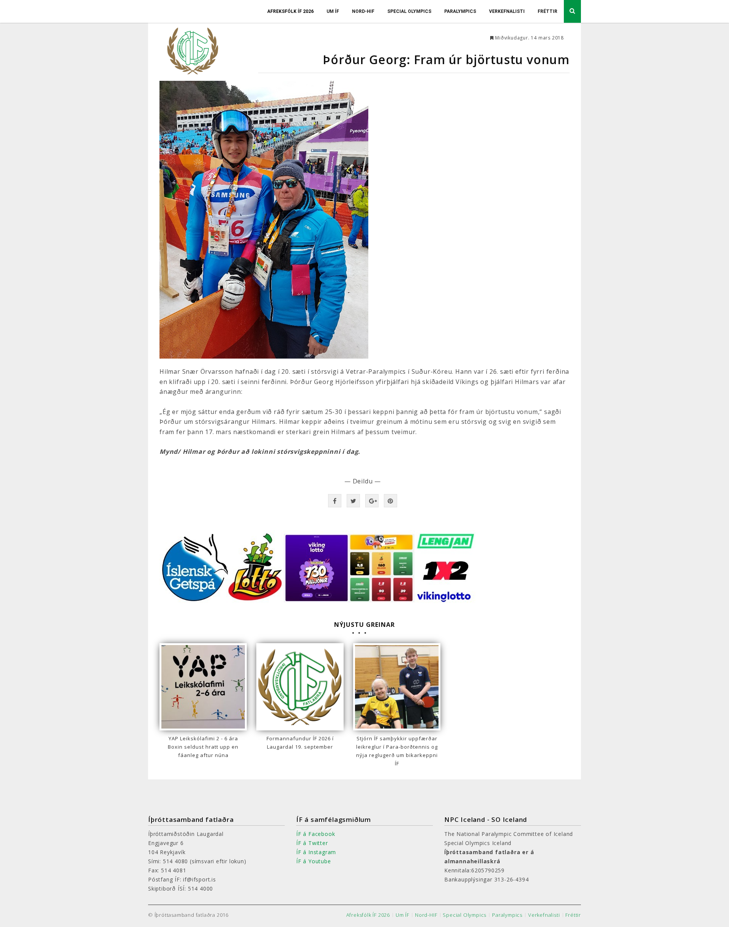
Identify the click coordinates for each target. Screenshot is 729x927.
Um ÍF (333, 11)
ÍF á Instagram (316, 852)
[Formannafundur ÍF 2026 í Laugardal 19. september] (300, 686)
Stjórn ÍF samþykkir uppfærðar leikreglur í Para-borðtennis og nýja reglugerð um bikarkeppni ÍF (397, 751)
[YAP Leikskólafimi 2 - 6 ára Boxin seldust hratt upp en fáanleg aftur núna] (203, 686)
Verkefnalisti (507, 11)
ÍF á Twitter (312, 843)
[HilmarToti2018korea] (364, 220)
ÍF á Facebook (315, 833)
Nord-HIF (363, 11)
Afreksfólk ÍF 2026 (290, 11)
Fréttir (547, 11)
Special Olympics (409, 11)
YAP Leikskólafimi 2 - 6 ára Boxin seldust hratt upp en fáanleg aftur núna (203, 747)
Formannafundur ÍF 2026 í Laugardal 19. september (300, 742)
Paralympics (460, 11)
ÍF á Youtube (313, 861)
